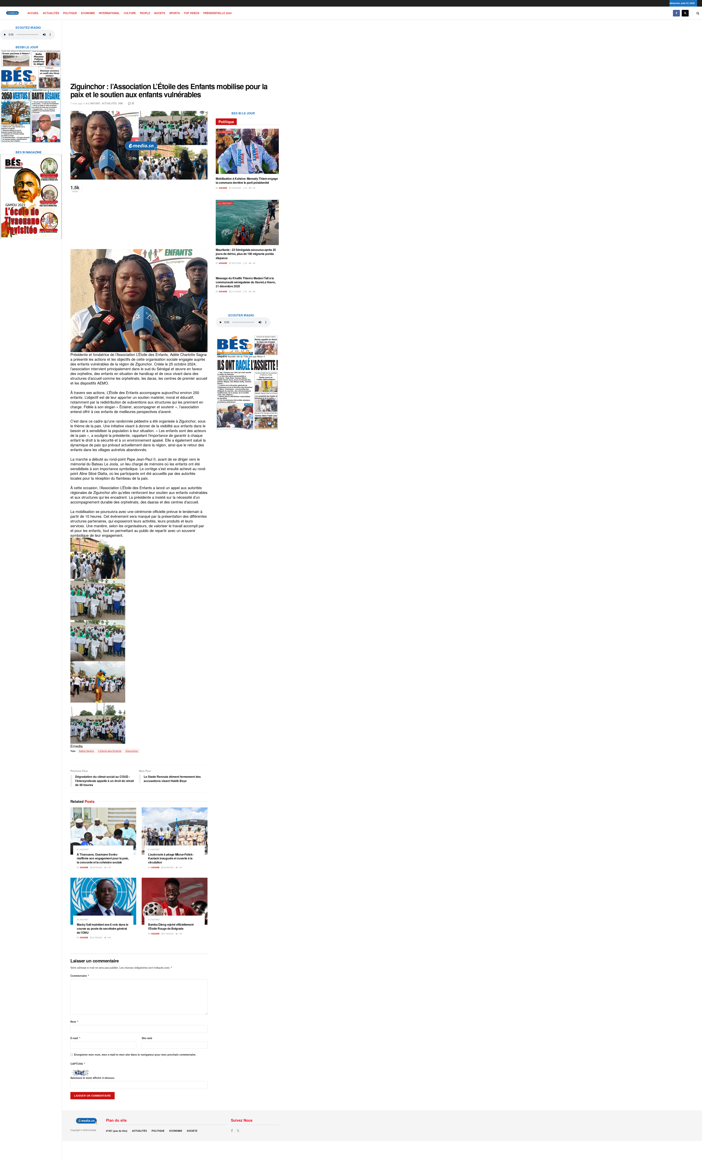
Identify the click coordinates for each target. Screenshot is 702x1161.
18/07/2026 (236, 263)
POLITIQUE (70, 13)
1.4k (253, 187)
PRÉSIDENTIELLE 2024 (217, 13)
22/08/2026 (97, 867)
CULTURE (130, 13)
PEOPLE (145, 13)
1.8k (108, 937)
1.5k (108, 867)
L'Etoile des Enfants (109, 750)
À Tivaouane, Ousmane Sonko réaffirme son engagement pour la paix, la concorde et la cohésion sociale (103, 858)
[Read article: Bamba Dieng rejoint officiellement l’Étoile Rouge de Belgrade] (174, 901)
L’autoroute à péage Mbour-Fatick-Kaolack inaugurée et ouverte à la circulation (170, 858)
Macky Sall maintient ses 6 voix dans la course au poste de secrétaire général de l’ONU (102, 928)
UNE (120, 103)
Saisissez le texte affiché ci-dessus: (92, 1078)
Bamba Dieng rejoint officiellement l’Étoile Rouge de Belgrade (171, 926)
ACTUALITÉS (51, 13)
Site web (147, 1038)
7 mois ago (76, 103)
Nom (74, 1021)
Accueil (33, 13)
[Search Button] (698, 13)
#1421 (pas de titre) (116, 1130)
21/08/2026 (97, 937)
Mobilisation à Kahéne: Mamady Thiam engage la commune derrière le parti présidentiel (247, 180)
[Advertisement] (174, 51)
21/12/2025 (236, 291)
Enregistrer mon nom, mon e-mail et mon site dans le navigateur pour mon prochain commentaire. (135, 1054)
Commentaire (79, 975)
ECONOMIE (88, 13)
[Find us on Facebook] (676, 13)
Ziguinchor (132, 750)
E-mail (75, 1038)
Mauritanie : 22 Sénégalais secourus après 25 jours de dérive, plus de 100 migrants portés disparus (246, 254)
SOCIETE (159, 13)
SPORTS (174, 13)
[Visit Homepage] (12, 13)
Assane (84, 867)
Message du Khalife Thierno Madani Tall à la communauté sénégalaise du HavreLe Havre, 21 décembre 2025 (245, 282)
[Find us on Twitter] (685, 13)
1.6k (253, 263)
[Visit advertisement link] (31, 94)
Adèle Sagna (86, 750)
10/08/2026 (236, 187)
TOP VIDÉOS (191, 13)
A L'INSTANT (93, 103)
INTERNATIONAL (109, 13)
